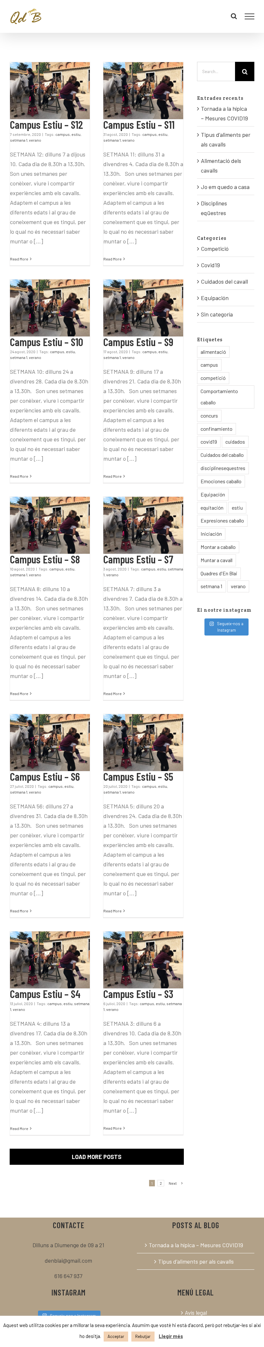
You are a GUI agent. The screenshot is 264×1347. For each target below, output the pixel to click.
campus (62, 134)
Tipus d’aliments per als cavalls (196, 1261)
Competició (215, 248)
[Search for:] (216, 70)
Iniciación (211, 534)
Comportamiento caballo (219, 396)
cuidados (235, 441)
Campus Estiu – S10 (46, 341)
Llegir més (171, 1336)
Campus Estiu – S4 (45, 993)
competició (213, 378)
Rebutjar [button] (143, 1336)
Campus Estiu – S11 (138, 124)
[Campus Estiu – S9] (143, 307)
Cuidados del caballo (222, 455)
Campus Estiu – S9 (138, 341)
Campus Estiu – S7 (138, 559)
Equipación (215, 297)
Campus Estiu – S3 (138, 993)
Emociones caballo (221, 481)
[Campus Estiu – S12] (50, 90)
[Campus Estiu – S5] (143, 742)
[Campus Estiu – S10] (50, 307)
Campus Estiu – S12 (46, 124)
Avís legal (196, 1312)
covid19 (209, 441)
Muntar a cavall (216, 560)
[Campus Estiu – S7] (143, 525)
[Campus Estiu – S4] (50, 959)
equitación (212, 507)
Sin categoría (217, 314)
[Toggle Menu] (250, 16)
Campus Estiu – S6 (45, 776)
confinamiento (216, 429)
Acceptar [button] (116, 1336)
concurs (209, 415)
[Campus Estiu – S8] (50, 525)
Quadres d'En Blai (219, 573)
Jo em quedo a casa (225, 186)
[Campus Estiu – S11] (143, 90)
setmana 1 (18, 140)
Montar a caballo (218, 547)
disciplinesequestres (223, 468)
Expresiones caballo (222, 520)
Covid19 (210, 264)
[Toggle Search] (234, 16)
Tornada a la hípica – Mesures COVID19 (196, 1244)
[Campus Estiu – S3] (143, 959)
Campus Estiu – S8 (45, 559)
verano (35, 140)
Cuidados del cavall (224, 281)
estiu (75, 134)
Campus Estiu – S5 (138, 776)
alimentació (213, 352)
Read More (19, 259)
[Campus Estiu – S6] (50, 742)
